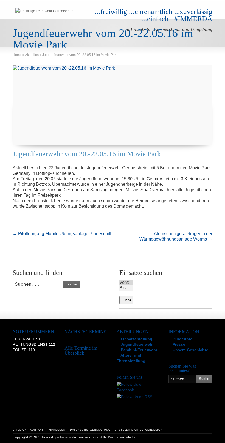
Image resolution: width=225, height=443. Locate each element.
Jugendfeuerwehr (137, 344)
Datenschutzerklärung (90, 429)
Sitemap (19, 429)
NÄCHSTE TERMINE (85, 331)
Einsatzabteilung (136, 339)
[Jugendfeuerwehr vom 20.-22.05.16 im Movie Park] (112, 105)
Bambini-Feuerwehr (138, 350)
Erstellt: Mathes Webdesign (139, 429)
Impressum (57, 429)
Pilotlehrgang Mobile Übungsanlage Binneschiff (62, 233)
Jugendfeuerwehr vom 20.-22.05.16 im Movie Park (87, 154)
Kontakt (37, 429)
